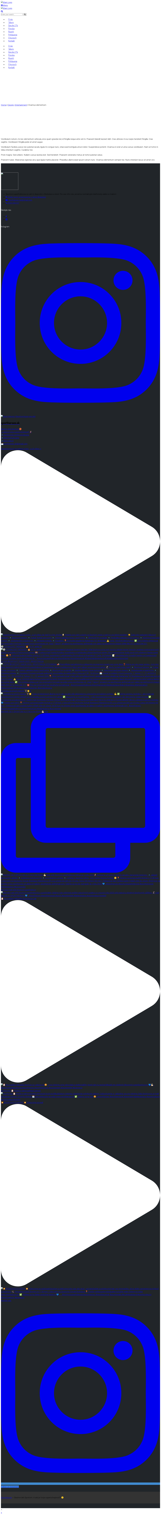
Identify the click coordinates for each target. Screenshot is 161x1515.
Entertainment (21, 105)
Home (3, 105)
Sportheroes (6, 1497)
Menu (5, 5)
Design (11, 105)
